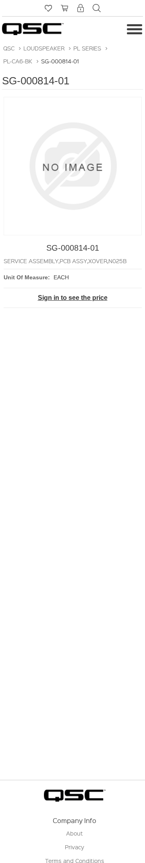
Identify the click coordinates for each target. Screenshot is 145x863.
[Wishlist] (48, 8)
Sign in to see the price (73, 297)
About (74, 833)
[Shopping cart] (64, 8)
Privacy (74, 846)
